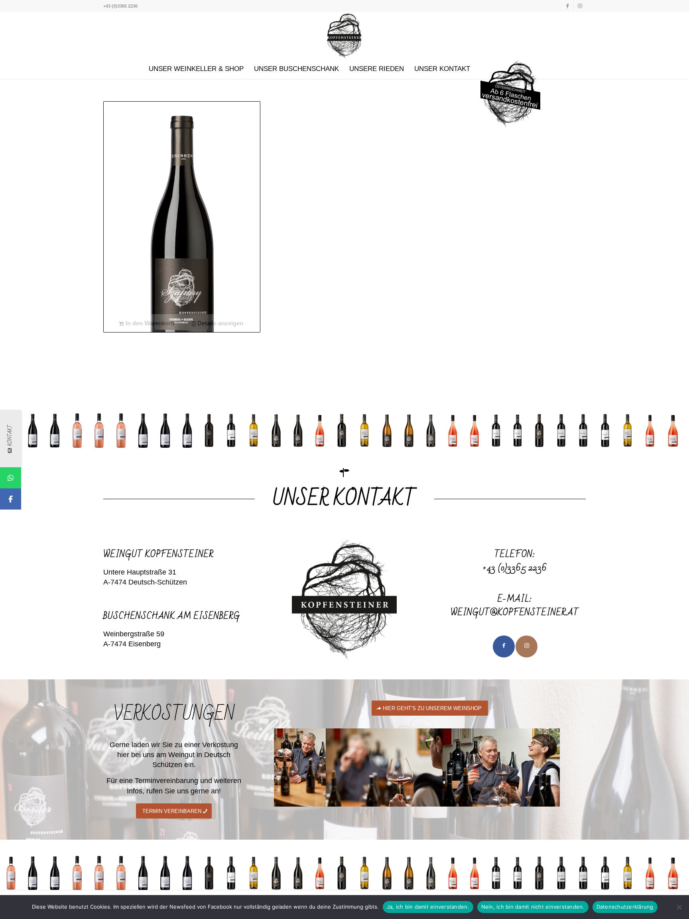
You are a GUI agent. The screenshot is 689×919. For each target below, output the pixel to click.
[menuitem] (196, 69)
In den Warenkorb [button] (149, 323)
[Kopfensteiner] (344, 35)
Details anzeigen (219, 323)
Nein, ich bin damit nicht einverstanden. (533, 906)
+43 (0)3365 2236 (515, 568)
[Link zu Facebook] (567, 6)
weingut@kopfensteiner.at (515, 612)
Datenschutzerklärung (625, 906)
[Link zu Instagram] (580, 6)
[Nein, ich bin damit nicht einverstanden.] (679, 907)
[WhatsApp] (10, 477)
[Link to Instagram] (526, 646)
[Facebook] (10, 499)
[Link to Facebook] (504, 646)
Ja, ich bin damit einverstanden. (428, 906)
